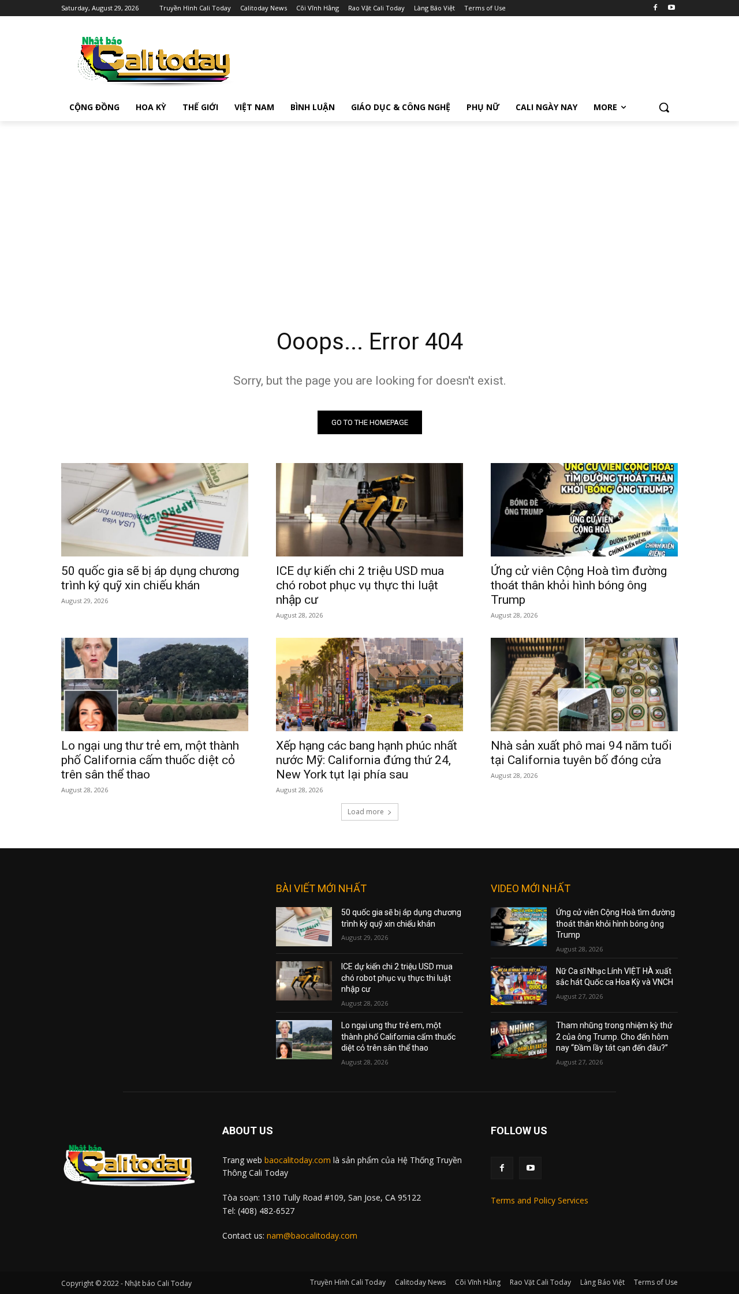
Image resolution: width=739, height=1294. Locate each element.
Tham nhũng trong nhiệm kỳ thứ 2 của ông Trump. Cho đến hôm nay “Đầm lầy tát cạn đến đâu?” (614, 1036)
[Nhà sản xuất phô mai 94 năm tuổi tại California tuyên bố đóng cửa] (584, 684)
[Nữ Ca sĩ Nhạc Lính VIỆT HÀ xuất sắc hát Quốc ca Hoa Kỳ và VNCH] (519, 985)
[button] (664, 107)
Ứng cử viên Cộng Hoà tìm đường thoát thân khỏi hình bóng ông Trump (579, 585)
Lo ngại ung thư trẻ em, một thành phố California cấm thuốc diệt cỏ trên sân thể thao (150, 760)
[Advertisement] (369, 207)
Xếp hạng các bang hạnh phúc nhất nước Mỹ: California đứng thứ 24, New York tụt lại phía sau (366, 760)
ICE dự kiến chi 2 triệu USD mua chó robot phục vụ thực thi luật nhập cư (360, 585)
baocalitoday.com (297, 1159)
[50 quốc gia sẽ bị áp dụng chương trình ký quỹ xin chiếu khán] (154, 509)
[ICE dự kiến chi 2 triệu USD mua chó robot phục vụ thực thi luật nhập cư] (369, 509)
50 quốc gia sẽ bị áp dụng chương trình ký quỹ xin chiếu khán (150, 578)
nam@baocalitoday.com (312, 1235)
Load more (366, 812)
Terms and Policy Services (539, 1200)
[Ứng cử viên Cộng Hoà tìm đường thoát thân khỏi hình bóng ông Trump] (584, 509)
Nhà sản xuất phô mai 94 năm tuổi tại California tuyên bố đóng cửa (581, 753)
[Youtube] (671, 8)
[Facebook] (655, 8)
